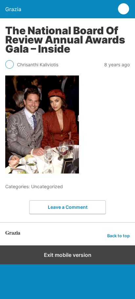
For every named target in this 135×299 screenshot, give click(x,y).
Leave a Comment (67, 207)
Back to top (118, 235)
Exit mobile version (67, 255)
